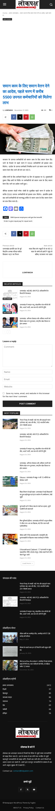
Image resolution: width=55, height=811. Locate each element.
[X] (20, 117)
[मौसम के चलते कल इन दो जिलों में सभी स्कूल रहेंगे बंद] (10, 651)
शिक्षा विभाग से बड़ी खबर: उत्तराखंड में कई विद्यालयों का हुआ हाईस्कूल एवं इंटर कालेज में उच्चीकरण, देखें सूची (36, 494)
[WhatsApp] (32, 117)
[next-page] (8, 332)
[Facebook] (13, 117)
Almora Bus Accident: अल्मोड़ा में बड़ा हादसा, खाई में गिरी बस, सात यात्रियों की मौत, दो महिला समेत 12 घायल (36, 663)
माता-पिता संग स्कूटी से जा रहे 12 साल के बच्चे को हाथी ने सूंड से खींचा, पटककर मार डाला (40, 252)
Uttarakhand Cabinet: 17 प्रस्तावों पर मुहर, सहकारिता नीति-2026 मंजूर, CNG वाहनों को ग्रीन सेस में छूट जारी (36, 552)
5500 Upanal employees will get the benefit (26, 217)
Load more (26, 563)
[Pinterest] (26, 117)
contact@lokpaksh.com (23, 771)
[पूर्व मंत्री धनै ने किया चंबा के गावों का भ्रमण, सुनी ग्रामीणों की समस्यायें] (10, 510)
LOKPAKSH (9, 110)
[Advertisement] (27, 49)
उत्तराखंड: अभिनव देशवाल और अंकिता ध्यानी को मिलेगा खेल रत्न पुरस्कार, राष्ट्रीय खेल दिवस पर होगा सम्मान (35, 321)
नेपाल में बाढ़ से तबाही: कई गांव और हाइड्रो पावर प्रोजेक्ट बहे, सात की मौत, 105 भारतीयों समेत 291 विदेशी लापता (35, 422)
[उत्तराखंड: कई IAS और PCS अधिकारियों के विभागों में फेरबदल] (10, 295)
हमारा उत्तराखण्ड (13, 13)
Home (5, 13)
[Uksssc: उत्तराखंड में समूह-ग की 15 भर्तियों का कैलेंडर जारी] (10, 481)
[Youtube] (34, 789)
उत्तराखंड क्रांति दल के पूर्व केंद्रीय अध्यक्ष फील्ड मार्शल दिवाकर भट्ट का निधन (12, 252)
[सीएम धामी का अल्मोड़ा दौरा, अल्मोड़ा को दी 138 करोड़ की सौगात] (10, 637)
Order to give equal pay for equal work (18, 221)
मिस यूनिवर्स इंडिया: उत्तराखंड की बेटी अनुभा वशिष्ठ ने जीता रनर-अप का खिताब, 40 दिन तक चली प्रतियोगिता (36, 523)
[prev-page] (4, 332)
